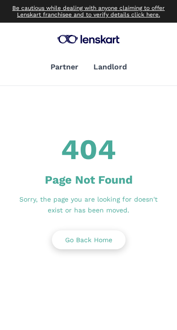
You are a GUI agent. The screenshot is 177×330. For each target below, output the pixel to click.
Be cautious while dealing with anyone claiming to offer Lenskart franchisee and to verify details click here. (88, 11)
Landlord (110, 66)
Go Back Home (88, 240)
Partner (64, 66)
